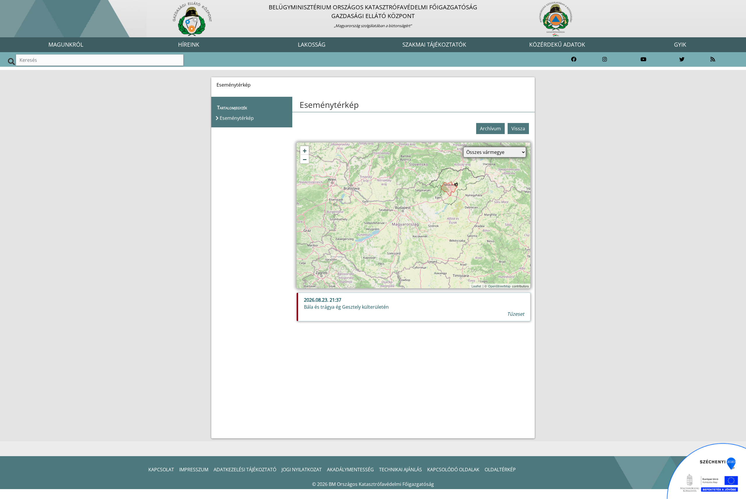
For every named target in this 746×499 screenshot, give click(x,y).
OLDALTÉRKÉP (500, 469)
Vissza (518, 128)
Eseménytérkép (329, 104)
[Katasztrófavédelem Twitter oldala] (682, 59)
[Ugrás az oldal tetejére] (299, 105)
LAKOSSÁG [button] (312, 44)
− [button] (305, 159)
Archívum (490, 128)
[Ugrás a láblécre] (17, 5)
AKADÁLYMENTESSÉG (350, 469)
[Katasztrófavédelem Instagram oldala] (605, 59)
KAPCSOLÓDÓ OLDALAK (453, 469)
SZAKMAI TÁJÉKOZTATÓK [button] (434, 44)
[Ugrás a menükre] (4, 5)
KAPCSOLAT (161, 469)
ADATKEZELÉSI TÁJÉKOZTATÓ (245, 469)
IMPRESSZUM (193, 469)
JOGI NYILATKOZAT (301, 469)
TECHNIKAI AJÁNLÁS (400, 469)
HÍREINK (188, 44)
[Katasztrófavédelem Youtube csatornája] (643, 59)
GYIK (680, 44)
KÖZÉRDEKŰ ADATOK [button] (557, 44)
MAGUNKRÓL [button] (65, 44)
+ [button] (305, 150)
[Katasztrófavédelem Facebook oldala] (574, 59)
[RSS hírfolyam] (713, 59)
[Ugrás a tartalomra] (10, 5)
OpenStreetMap (499, 286)
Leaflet (476, 286)
